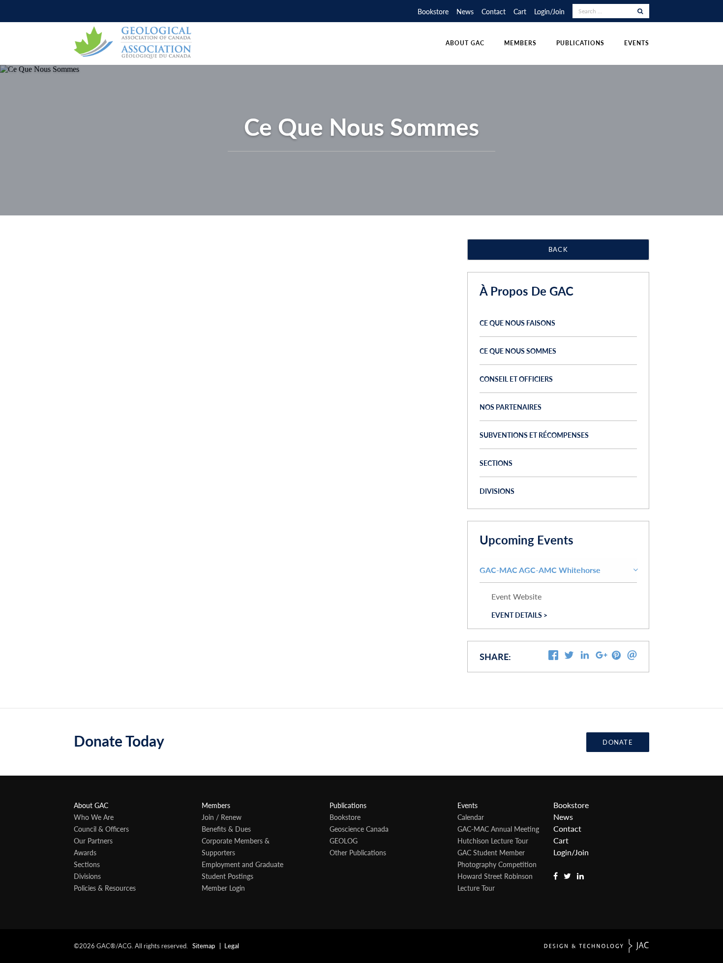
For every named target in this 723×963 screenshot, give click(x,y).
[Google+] (601, 657)
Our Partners (93, 840)
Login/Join (549, 11)
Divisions (497, 491)
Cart (519, 11)
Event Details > (519, 615)
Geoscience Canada (359, 829)
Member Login (223, 888)
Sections (496, 463)
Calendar (470, 817)
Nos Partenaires (511, 407)
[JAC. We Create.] (596, 946)
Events (636, 43)
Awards (85, 852)
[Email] (632, 656)
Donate (617, 742)
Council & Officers (101, 829)
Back (558, 249)
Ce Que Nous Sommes (518, 351)
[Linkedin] (585, 656)
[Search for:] (604, 11)
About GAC (465, 43)
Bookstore (433, 11)
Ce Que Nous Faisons (517, 323)
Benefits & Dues (226, 829)
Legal (231, 945)
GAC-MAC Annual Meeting (498, 829)
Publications (580, 43)
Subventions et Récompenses (534, 435)
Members (520, 43)
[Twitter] (569, 656)
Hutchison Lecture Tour (492, 840)
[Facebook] (553, 656)
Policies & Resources (105, 888)
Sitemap (203, 945)
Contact (494, 11)
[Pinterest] (616, 656)
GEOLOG (344, 840)
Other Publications (358, 852)
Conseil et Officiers (516, 379)
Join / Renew (221, 817)
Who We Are (94, 817)
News (465, 11)
